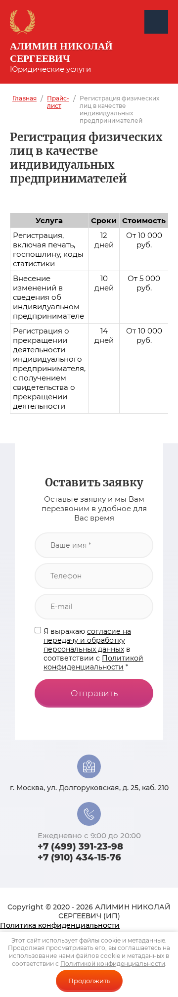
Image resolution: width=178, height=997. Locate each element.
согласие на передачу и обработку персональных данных (87, 640)
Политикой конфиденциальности (93, 662)
